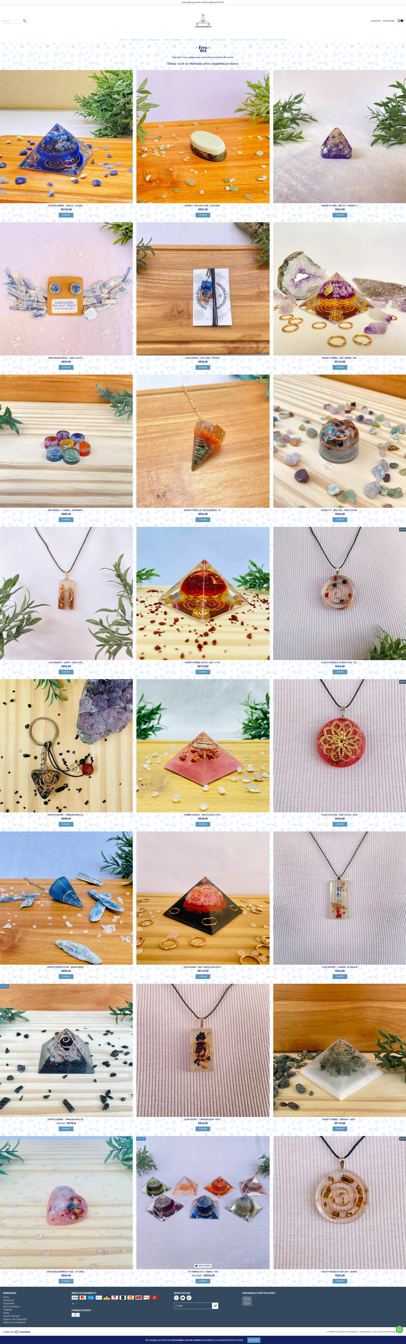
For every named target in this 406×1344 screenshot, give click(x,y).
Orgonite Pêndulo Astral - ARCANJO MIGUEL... (66, 967)
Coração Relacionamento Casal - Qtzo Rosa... (66, 1271)
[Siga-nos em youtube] (182, 1297)
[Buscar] (24, 21)
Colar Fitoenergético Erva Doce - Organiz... (340, 1271)
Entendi (254, 1340)
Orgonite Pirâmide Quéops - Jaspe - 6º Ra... (203, 662)
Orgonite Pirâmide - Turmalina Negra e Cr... (66, 1119)
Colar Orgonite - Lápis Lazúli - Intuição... (203, 357)
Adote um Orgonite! (273, 40)
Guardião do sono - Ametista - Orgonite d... (340, 205)
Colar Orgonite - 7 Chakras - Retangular (340, 967)
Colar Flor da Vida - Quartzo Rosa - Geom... (339, 814)
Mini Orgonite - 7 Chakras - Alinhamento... (66, 510)
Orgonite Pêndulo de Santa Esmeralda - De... (203, 510)
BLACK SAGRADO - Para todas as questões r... (203, 967)
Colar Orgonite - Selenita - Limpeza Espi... (66, 662)
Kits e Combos (172, 40)
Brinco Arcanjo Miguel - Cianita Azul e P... (66, 357)
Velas (202, 40)
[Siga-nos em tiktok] (189, 1297)
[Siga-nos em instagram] (176, 1297)
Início (123, 40)
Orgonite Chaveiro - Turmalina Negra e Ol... (66, 814)
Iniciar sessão (389, 21)
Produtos (136, 40)
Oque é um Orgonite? (243, 40)
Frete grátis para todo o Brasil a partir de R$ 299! (203, 2)
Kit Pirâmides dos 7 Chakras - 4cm (203, 1271)
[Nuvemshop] (17, 1333)
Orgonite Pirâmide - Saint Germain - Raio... (340, 357)
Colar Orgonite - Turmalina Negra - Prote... (203, 1119)
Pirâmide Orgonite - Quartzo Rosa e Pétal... (203, 814)
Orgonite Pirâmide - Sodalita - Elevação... (66, 205)
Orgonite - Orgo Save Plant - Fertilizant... (203, 205)
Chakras (190, 40)
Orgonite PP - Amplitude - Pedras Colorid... (340, 510)
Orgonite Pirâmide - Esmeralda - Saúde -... (340, 1119)
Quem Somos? (218, 40)
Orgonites (153, 40)
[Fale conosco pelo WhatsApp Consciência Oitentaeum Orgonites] (399, 1329)
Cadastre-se (376, 21)
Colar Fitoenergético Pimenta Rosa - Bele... (339, 662)
